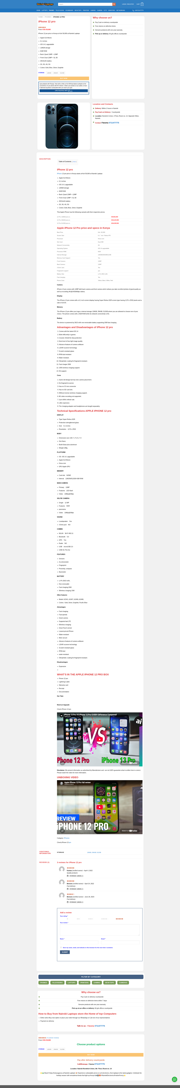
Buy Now (63, 78)
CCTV (105, 10)
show (74, 161)
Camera (99, 10)
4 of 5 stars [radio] (97, 919)
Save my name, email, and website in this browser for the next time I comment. (88, 947)
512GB (99, 852)
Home (38, 10)
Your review (64, 922)
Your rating (64, 916)
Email (103, 939)
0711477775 (114, 123)
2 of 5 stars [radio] (73, 919)
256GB (94, 852)
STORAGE (41, 72)
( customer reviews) (52, 1037)
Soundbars (69, 10)
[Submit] (114, 4)
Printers (86, 10)
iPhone (59, 173)
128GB (89, 852)
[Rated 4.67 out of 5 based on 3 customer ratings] (63, 27)
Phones (51, 10)
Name (62, 939)
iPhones (66, 838)
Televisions (60, 10)
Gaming (93, 10)
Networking (120, 10)
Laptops (45, 10)
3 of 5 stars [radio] (84, 919)
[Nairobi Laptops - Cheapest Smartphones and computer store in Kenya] (46, 4)
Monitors (111, 10)
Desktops (78, 10)
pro (70, 842)
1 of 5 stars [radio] (63, 919)
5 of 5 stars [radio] (112, 919)
